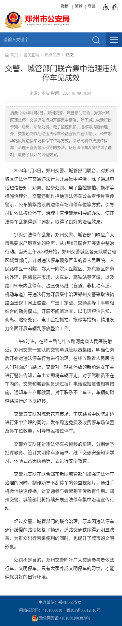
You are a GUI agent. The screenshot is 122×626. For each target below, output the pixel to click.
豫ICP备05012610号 (83, 610)
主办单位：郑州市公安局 (61, 602)
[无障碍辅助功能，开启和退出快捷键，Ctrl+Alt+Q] (110, 7)
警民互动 (31, 55)
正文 (70, 55)
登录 (92, 6)
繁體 (79, 6)
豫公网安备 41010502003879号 (64, 618)
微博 (65, 6)
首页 (14, 55)
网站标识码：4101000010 (41, 610)
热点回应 (52, 55)
